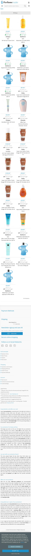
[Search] (25, 6)
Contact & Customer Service (8, 381)
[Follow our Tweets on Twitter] (6, 345)
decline (22, 542)
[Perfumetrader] (9, 2)
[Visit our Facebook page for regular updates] (2, 345)
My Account (4, 379)
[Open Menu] (2, 6)
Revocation (4, 359)
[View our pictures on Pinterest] (10, 345)
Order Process (5, 370)
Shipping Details (10, 402)
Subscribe (13, 333)
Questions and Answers (7, 366)
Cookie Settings (5, 383)
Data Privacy (4, 355)
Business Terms (5, 354)
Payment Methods (6, 372)
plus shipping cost (14, 394)
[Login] (28, 2)
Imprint (3, 357)
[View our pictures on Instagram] (15, 345)
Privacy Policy (17, 553)
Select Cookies (15, 546)
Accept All (15, 551)
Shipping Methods (6, 368)
